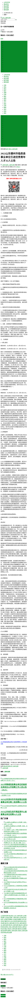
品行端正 (4, 928)
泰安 (5, 62)
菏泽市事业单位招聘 (6, 932)
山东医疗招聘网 (7, 919)
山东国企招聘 (8, 917)
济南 (5, 43)
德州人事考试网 (13, 149)
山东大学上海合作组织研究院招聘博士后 (15, 844)
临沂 (5, 49)
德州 (5, 47)
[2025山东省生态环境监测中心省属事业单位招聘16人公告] (14, 807)
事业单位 (6, 4)
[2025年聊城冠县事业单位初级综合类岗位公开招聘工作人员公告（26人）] (14, 779)
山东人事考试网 (18, 915)
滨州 (5, 68)
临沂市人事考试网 (10, 923)
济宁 (5, 60)
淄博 (5, 51)
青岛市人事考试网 (12, 928)
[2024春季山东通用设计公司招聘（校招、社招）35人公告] (15, 823)
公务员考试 (7, 2)
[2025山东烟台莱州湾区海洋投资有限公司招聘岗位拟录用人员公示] (15, 868)
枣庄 (5, 125)
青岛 (5, 45)
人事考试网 (11, 165)
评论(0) (18, 166)
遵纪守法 (7, 921)
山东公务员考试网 (15, 921)
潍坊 (5, 58)
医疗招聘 (6, 8)
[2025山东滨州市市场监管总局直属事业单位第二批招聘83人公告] (14, 794)
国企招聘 (6, 6)
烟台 (5, 54)
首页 (5, 41)
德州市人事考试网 (13, 766)
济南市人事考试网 (22, 930)
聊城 (5, 66)
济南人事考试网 (13, 927)
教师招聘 (6, 9)
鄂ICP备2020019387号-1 (7, 974)
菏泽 (5, 69)
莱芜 (5, 71)
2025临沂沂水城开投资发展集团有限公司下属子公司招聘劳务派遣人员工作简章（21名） (15, 895)
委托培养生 (5, 927)
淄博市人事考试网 (12, 930)
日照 (5, 64)
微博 (2, 38)
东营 (5, 53)
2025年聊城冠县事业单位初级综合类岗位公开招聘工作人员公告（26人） (14, 787)
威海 (5, 56)
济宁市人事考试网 (20, 923)
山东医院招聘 (4, 915)
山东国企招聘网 (16, 919)
